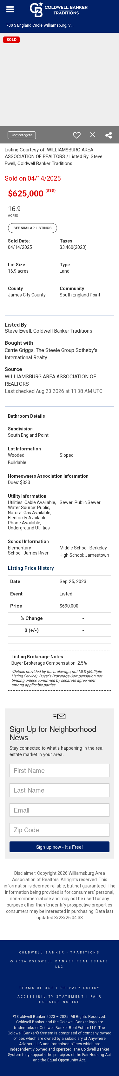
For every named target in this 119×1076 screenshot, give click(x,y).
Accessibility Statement (50, 996)
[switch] (77, 135)
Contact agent (22, 135)
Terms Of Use (36, 988)
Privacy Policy (80, 988)
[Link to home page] (59, 9)
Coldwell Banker (42, 952)
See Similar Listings (32, 228)
